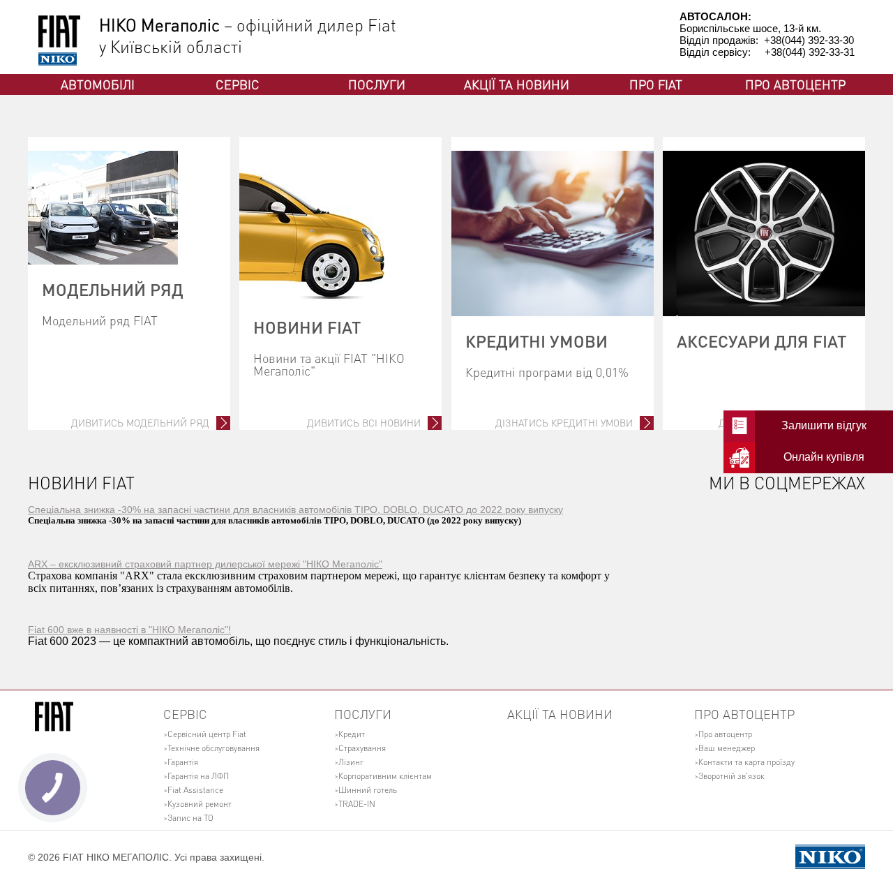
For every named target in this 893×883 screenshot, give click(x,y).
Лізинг (350, 762)
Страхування (362, 748)
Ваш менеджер (726, 748)
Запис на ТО (190, 817)
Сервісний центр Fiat (206, 734)
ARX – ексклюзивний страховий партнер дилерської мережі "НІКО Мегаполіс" (205, 564)
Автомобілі (98, 84)
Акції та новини (516, 84)
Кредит (351, 734)
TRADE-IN (356, 804)
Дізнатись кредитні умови (564, 422)
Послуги (376, 84)
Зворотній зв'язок (731, 776)
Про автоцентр (795, 84)
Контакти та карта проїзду (746, 762)
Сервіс (238, 84)
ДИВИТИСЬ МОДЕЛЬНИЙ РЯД (140, 422)
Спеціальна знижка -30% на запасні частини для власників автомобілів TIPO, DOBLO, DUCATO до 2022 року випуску (295, 509)
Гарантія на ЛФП (198, 776)
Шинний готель (367, 790)
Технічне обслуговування (213, 748)
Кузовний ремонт (199, 804)
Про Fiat (655, 84)
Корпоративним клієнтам (385, 776)
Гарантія (182, 762)
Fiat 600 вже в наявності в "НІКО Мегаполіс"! (129, 629)
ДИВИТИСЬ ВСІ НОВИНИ (364, 422)
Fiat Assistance (195, 790)
